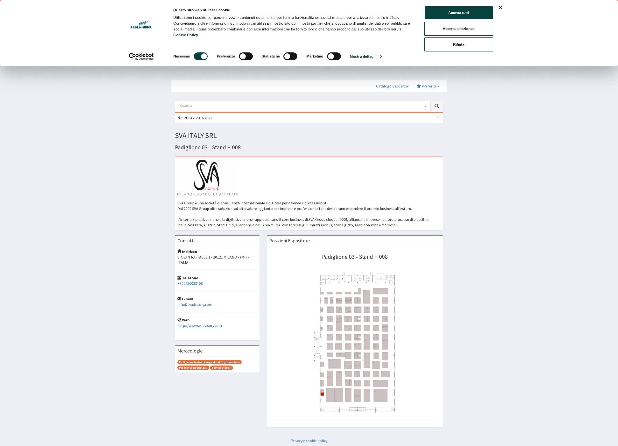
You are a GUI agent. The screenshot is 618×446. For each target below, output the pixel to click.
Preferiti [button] (429, 86)
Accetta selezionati (459, 29)
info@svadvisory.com (194, 304)
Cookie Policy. (186, 35)
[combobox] (303, 106)
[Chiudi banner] (500, 7)
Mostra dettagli (363, 56)
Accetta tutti (458, 13)
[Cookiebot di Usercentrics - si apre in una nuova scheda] (141, 56)
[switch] (246, 56)
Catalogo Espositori (392, 86)
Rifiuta (458, 44)
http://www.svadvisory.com (199, 325)
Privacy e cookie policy (309, 440)
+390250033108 (190, 283)
